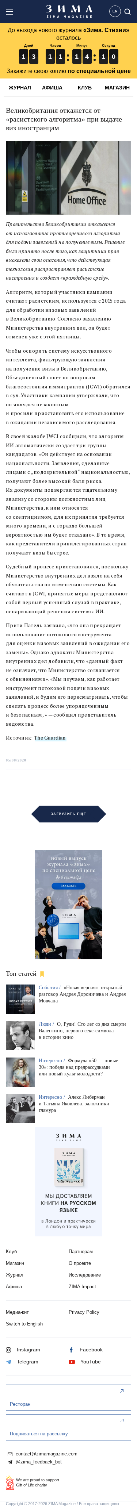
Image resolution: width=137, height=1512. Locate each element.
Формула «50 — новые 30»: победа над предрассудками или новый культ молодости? (78, 1067)
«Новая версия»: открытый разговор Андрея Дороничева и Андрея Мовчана (82, 994)
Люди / (47, 1024)
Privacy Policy (84, 1312)
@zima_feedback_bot (38, 1462)
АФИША (52, 88)
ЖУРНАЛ (20, 88)
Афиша (14, 1286)
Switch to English (24, 1324)
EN (115, 11)
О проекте (80, 1263)
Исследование (85, 1275)
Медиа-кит (17, 1312)
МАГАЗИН (117, 88)
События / (50, 987)
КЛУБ (85, 88)
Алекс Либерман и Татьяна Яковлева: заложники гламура (74, 1103)
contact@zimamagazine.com (45, 1454)
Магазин (15, 1263)
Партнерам (81, 1251)
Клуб (11, 1251)
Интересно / (52, 1060)
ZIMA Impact (82, 1286)
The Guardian (50, 737)
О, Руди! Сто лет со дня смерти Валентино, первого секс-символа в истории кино (82, 1030)
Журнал (14, 1275)
